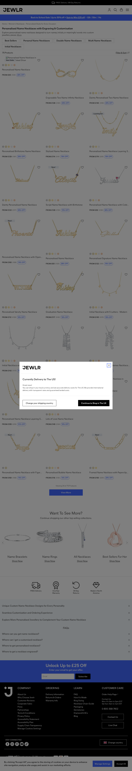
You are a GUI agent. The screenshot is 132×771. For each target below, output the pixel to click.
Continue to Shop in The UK (93, 403)
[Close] (108, 365)
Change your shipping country (39, 403)
